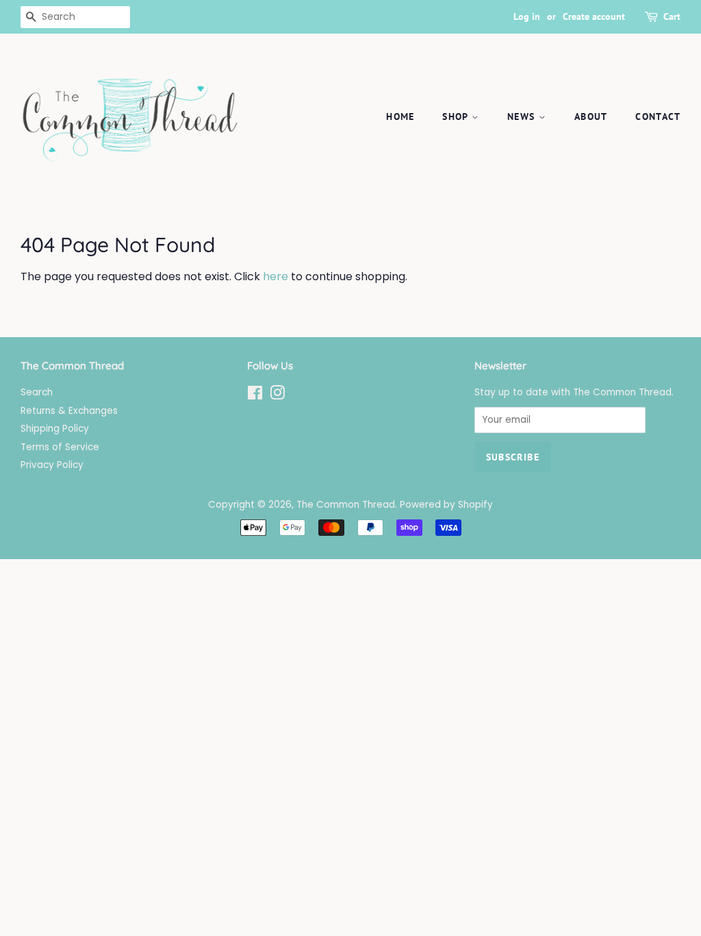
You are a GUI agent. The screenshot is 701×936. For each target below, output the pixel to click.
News (523, 116)
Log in (526, 16)
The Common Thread (345, 504)
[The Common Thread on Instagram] (277, 395)
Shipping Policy (55, 428)
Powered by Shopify (446, 504)
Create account (594, 16)
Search (37, 392)
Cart (671, 16)
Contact (657, 116)
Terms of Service (60, 447)
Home (400, 116)
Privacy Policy (52, 464)
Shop (457, 116)
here (275, 276)
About (591, 116)
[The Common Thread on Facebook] (255, 395)
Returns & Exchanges (69, 410)
